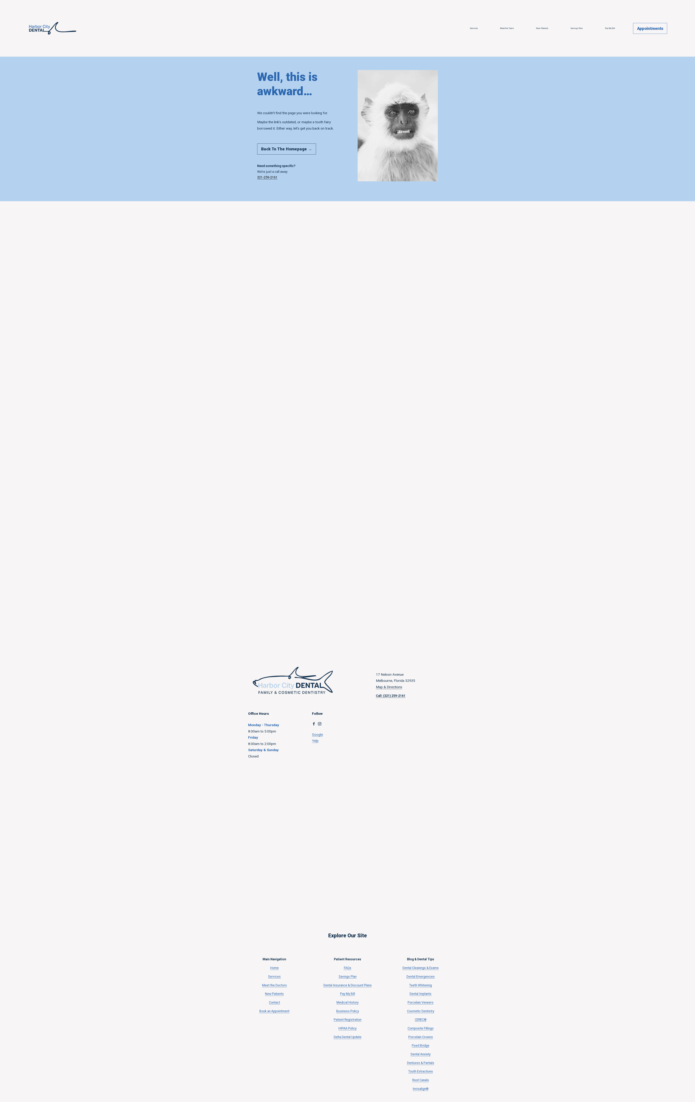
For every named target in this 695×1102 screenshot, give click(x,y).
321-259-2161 (267, 177)
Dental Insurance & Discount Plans (347, 985)
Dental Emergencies (421, 976)
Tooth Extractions (420, 1071)
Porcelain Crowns (420, 1037)
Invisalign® (420, 1089)
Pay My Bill (610, 28)
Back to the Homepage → (286, 149)
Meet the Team (507, 28)
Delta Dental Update (347, 1037)
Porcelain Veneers (420, 1002)
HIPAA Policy (347, 1028)
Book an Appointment (274, 1011)
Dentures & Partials (420, 1063)
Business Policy (347, 1011)
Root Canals (420, 1080)
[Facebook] (314, 724)
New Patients (542, 28)
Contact (274, 1002)
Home (274, 968)
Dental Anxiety (421, 1054)
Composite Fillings (421, 1028)
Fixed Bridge (420, 1045)
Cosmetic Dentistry (420, 1011)
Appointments (650, 28)
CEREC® (420, 1019)
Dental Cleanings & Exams (421, 968)
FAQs (347, 968)
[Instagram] (319, 724)
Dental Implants (420, 994)
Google (317, 734)
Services (474, 28)
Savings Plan (576, 28)
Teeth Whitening (420, 985)
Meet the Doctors (274, 985)
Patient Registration (347, 1019)
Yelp (315, 741)
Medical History (347, 1002)
